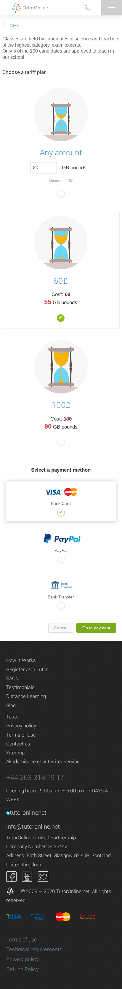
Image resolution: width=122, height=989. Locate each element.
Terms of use (21, 939)
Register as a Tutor (27, 669)
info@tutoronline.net (33, 826)
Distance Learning (26, 696)
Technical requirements (34, 949)
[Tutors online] (13, 891)
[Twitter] (43, 876)
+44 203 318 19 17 (35, 777)
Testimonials (20, 687)
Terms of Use (21, 734)
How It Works (21, 660)
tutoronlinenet (28, 812)
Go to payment (96, 627)
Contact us (18, 743)
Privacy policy (21, 725)
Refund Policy (22, 969)
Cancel (60, 627)
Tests (12, 716)
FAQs (12, 678)
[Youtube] (27, 876)
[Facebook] (11, 876)
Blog (11, 705)
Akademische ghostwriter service (43, 761)
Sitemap (15, 752)
